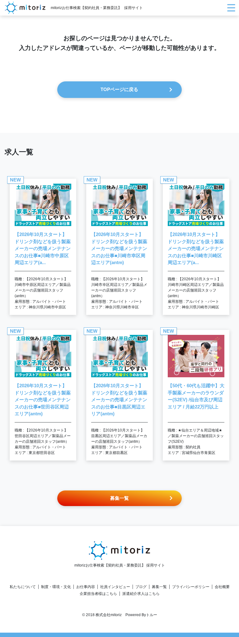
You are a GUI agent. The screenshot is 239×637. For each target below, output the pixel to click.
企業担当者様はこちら (98, 593)
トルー (151, 615)
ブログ (141, 587)
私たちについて (23, 587)
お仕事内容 (85, 587)
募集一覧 (159, 587)
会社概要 (222, 587)
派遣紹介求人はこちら (141, 593)
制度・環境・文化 (56, 587)
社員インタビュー (115, 587)
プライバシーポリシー (190, 587)
